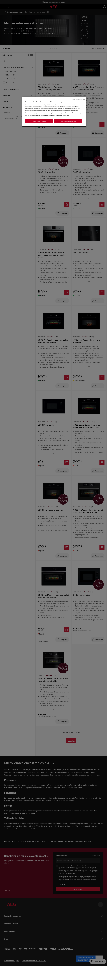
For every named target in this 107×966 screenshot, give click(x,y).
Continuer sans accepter (78, 99)
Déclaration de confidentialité (62, 115)
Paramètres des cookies (39, 121)
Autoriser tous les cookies (68, 121)
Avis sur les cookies (47, 115)
